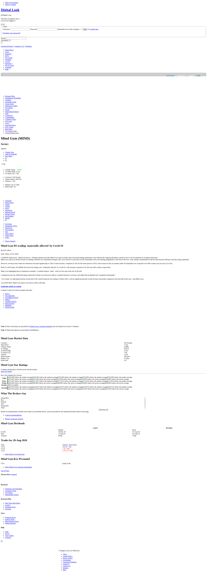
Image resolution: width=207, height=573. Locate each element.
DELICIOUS (9, 303)
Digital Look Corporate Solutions (41, 326)
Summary (8, 201)
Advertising (67, 560)
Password (33, 29)
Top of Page (5, 471)
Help (7, 532)
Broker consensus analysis (14, 419)
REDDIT (8, 305)
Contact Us (67, 566)
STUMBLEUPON (11, 298)
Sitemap (65, 568)
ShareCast (8, 228)
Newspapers (9, 230)
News (7, 208)
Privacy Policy (68, 558)
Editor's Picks (9, 519)
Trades (7, 206)
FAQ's (7, 534)
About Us (66, 564)
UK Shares (9, 493)
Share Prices (9, 203)
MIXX (7, 300)
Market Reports (10, 523)
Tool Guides (9, 536)
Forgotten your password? (11, 33)
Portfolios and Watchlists (13, 489)
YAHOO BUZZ (10, 301)
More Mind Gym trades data (14, 454)
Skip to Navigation (11, 3)
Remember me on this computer (68, 29)
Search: (3, 38)
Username (6, 29)
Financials (8, 210)
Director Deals (10, 212)
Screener (8, 509)
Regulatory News (11, 226)
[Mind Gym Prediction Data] (6, 220)
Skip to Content (10, 4)
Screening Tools (10, 491)
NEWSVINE (9, 307)
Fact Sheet (8, 156)
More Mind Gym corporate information (18, 467)
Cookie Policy (68, 556)
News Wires (9, 234)
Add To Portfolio (11, 154)
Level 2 (7, 505)
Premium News (10, 507)
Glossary (8, 537)
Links (7, 237)
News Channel (10, 241)
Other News (9, 235)
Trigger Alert (9, 152)
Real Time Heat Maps (12, 503)
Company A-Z (19, 46)
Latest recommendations (13, 415)
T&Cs (65, 554)
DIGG (7, 294)
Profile (7, 218)
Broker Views (10, 214)
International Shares (12, 495)
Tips (6, 232)
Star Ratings (9, 216)
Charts (7, 204)
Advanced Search (7, 46)
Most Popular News (12, 521)
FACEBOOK (10, 296)
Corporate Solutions (69, 562)
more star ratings (6, 371)
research (14, 474)
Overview (8, 224)
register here (94, 29)
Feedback (28, 46)
